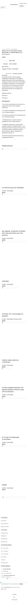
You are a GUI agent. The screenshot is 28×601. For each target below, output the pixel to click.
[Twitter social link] (12, 1)
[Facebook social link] (10, 1)
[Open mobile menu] (1, 4)
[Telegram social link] (17, 1)
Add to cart (12, 60)
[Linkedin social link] (15, 1)
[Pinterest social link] (14, 1)
